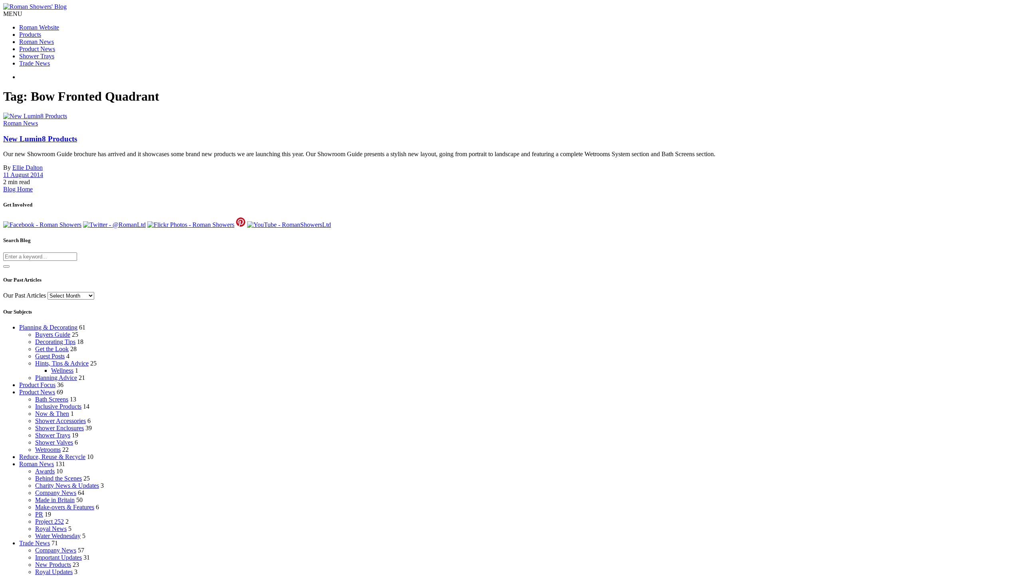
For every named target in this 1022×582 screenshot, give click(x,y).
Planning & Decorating (48, 327)
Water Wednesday (58, 535)
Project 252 (49, 521)
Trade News (34, 63)
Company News (55, 492)
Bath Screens (51, 399)
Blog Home (18, 189)
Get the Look (52, 349)
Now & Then (52, 413)
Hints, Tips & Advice (62, 363)
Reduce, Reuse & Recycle (52, 456)
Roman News (36, 41)
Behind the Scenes (58, 478)
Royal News (51, 528)
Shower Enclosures (59, 428)
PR (39, 514)
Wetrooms (48, 449)
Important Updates (58, 557)
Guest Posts (50, 356)
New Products (53, 564)
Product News (37, 49)
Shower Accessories (60, 420)
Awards (45, 471)
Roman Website (39, 27)
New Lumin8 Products (40, 139)
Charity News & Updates (67, 485)
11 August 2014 (23, 174)
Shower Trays (36, 56)
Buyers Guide (52, 334)
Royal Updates (54, 571)
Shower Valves (54, 442)
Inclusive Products (58, 406)
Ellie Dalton (27, 167)
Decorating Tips (55, 341)
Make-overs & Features (64, 507)
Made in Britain (55, 500)
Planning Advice (56, 377)
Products (30, 34)
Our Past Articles (24, 295)
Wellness (62, 370)
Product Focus (37, 384)
